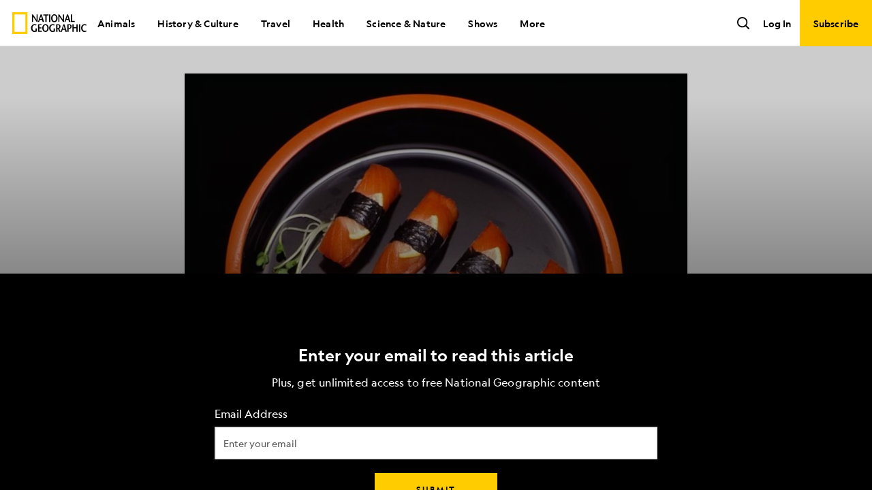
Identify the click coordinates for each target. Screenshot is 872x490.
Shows (482, 23)
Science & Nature (406, 23)
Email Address (251, 414)
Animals (116, 23)
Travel (275, 23)
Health (328, 23)
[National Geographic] (49, 23)
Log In (777, 23)
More (532, 23)
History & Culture (197, 23)
